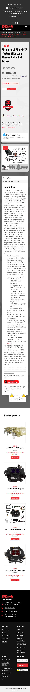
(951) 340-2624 (15, 4)
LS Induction (9, 32)
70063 (9, 344)
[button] (15, 76)
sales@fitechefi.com (16, 8)
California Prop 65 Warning (15, 116)
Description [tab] (7, 178)
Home (3, 32)
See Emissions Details (9, 128)
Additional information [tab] (11, 181)
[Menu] (26, 27)
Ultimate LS (18, 32)
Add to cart (11, 89)
